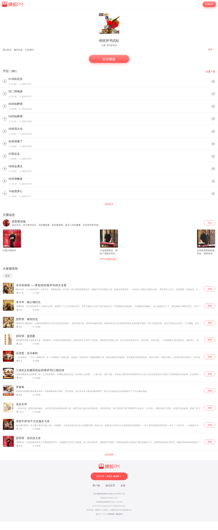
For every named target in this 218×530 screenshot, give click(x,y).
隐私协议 (119, 514)
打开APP (209, 4)
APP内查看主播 (108, 259)
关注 (210, 222)
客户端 (96, 485)
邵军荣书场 (112, 45)
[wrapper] (109, 265)
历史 (7, 275)
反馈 (123, 485)
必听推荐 (109, 454)
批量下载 (210, 71)
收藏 (210, 288)
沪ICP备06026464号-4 (101, 494)
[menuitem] (211, 49)
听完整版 (109, 59)
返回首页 (110, 485)
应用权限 (110, 514)
